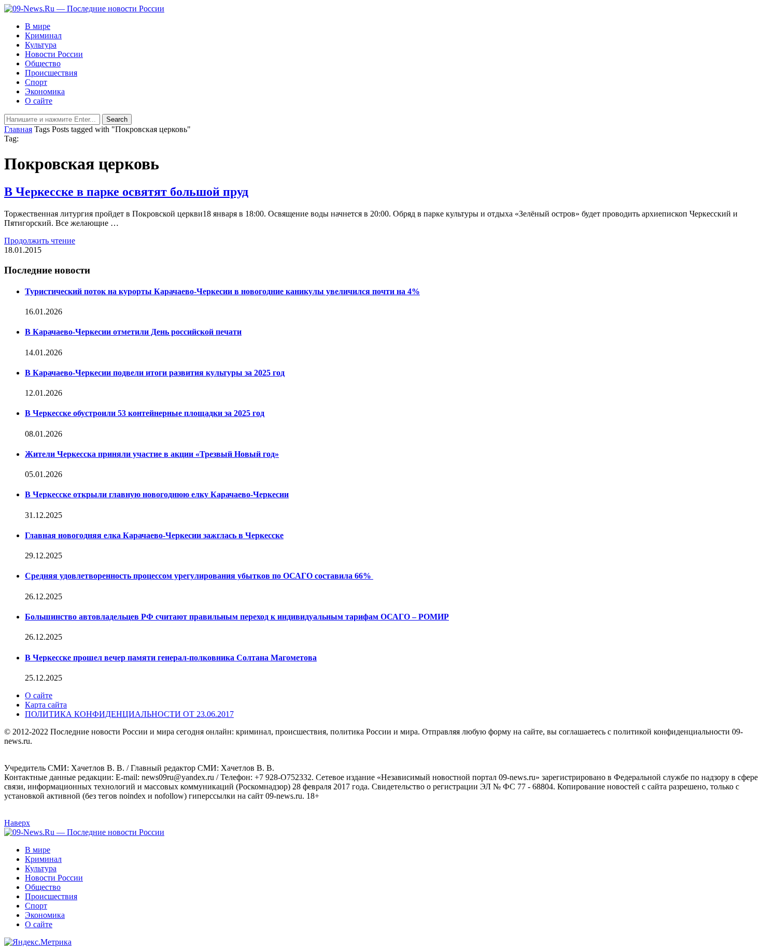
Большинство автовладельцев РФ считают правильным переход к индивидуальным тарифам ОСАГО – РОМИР (237, 616)
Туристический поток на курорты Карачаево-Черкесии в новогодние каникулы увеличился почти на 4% (222, 291)
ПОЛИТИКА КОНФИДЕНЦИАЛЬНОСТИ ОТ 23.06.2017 (129, 714)
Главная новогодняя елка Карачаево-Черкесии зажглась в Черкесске (154, 535)
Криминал (43, 35)
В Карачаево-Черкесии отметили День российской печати (133, 331)
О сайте (38, 100)
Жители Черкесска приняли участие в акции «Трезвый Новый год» (152, 454)
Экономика (45, 91)
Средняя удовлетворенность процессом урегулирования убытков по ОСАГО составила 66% (199, 575)
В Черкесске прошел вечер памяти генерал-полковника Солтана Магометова (171, 657)
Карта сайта (46, 704)
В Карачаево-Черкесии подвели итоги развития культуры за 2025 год (155, 372)
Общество (43, 63)
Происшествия (51, 72)
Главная (18, 129)
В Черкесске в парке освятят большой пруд (126, 191)
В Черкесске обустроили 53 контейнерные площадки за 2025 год (144, 413)
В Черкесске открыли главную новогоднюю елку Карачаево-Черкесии (157, 494)
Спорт (36, 82)
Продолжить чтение (39, 240)
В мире (37, 26)
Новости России (54, 54)
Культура (41, 44)
